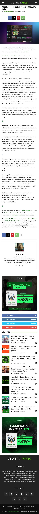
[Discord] (6, 494)
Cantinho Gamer (30, 506)
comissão (26, 51)
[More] (21, 235)
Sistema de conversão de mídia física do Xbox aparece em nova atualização (22, 389)
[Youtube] (25, 499)
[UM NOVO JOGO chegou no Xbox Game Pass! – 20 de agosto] (5, 409)
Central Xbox (8, 506)
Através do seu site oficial (9, 56)
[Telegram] (21, 494)
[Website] (14, 499)
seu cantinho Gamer (18, 215)
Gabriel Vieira (8, 11)
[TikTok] (27, 494)
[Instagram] (16, 494)
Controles (9, 213)
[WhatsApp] (23, 18)
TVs (5, 213)
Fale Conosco (19, 506)
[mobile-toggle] (3, 2)
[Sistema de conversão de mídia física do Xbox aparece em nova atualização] (5, 390)
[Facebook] (10, 18)
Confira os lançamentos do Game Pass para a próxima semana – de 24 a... (23, 359)
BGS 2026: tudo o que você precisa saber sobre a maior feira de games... (23, 348)
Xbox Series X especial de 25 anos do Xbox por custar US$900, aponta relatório (23, 379)
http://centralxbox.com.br (19, 257)
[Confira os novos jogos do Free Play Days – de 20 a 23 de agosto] (5, 400)
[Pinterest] (18, 18)
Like (35, 315)
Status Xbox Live (20, 508)
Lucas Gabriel (15, 353)
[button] (36, 2)
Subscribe (33, 327)
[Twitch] (19, 265)
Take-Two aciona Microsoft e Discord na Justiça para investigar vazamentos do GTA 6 (23, 369)
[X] (14, 18)
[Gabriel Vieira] (19, 247)
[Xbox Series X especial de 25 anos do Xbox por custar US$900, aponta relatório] (5, 380)
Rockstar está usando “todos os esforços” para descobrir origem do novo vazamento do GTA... (23, 338)
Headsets (15, 213)
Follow (33, 319)
